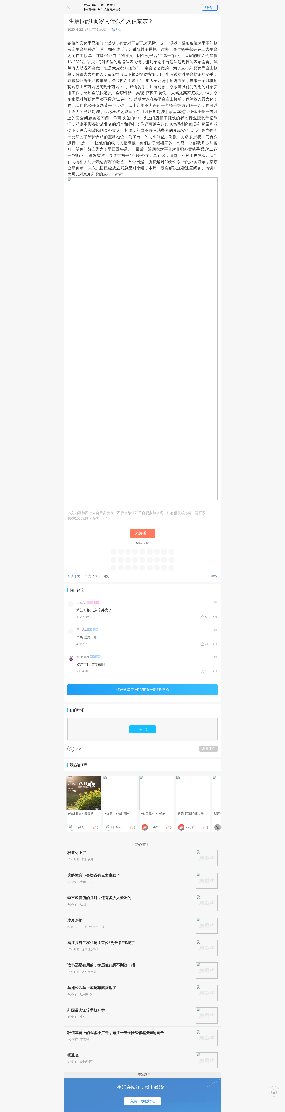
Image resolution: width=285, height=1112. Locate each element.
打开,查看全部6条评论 (142, 689)
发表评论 (208, 748)
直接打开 (209, 7)
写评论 (142, 729)
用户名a (81, 629)
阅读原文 (73, 576)
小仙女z (81, 602)
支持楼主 (142, 533)
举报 (214, 576)
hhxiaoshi (82, 657)
